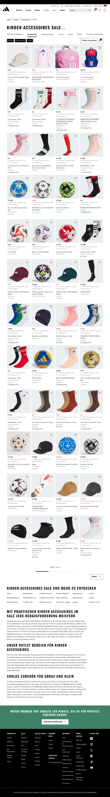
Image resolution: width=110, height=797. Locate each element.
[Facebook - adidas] (96, 739)
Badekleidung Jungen (12, 602)
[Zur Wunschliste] (99, 10)
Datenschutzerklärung (67, 792)
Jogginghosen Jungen (77, 594)
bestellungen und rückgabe (73, 6)
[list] (55, 34)
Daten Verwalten (34, 792)
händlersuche (55, 6)
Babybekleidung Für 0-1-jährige (13, 598)
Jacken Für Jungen (63, 602)
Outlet (62, 10)
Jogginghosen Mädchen (77, 598)
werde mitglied (97, 6)
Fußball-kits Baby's (28, 602)
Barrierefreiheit (81, 792)
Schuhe (46, 10)
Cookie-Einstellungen (20, 792)
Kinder (37, 10)
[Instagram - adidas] (96, 745)
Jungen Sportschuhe (77, 602)
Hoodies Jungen (46, 602)
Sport (54, 10)
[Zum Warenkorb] (104, 10)
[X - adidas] (96, 750)
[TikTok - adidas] (96, 762)
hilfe (62, 6)
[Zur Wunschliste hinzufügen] (27, 48)
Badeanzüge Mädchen (27, 594)
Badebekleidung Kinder (29, 598)
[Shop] (6, 9)
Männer (19, 10)
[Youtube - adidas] (96, 768)
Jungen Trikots (94, 602)
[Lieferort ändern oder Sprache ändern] (105, 6)
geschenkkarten (87, 6)
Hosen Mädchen (62, 598)
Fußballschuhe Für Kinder (47, 594)
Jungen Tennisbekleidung (95, 594)
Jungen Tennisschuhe (94, 598)
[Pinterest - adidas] (96, 756)
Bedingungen (92, 792)
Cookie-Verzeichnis (53, 792)
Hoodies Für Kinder (47, 598)
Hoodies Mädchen (62, 593)
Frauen (28, 10)
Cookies (43, 792)
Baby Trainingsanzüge (13, 594)
